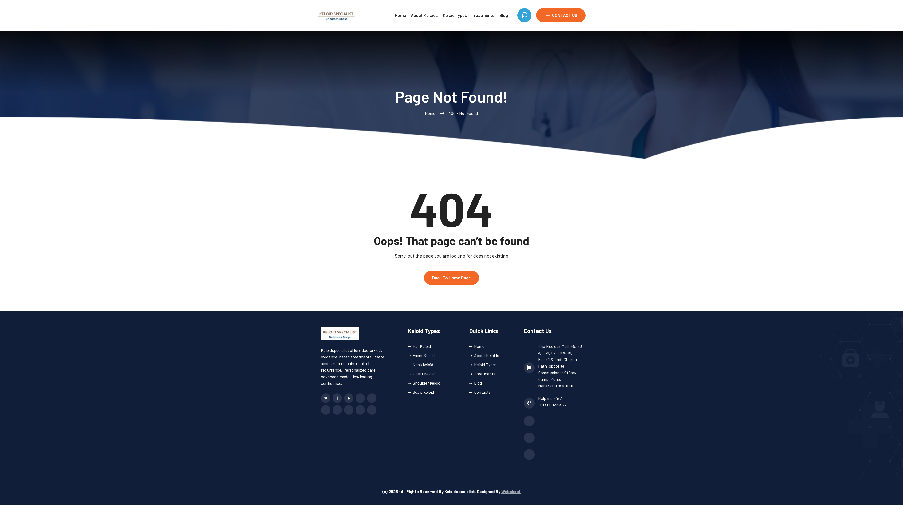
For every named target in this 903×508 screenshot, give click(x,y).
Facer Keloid (424, 355)
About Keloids (424, 15)
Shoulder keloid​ (426, 382)
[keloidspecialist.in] (336, 14)
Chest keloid (424, 373)
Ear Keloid (422, 346)
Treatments (483, 15)
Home (400, 15)
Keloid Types (455, 15)
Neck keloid (423, 364)
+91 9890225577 (552, 404)
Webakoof (511, 491)
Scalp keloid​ (423, 392)
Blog (503, 15)
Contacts (482, 392)
